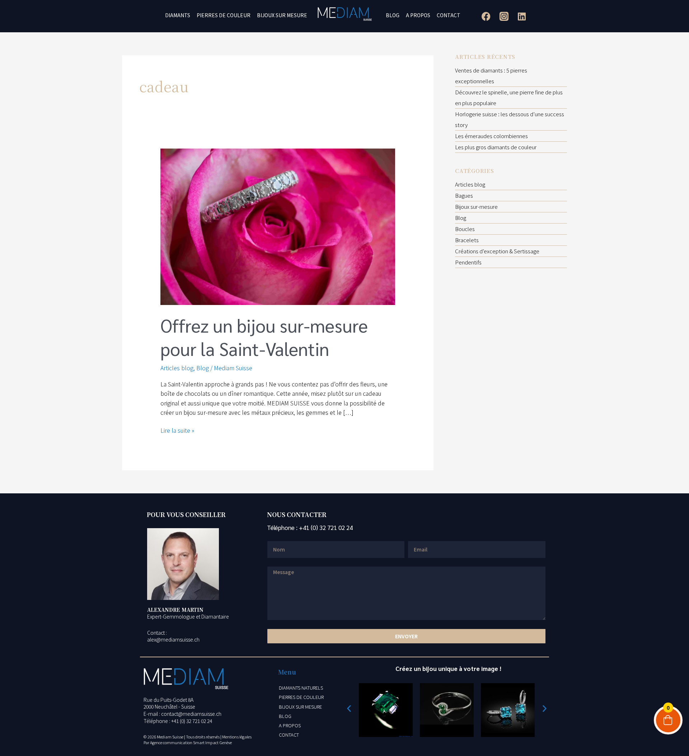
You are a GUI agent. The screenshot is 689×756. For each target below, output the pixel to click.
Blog (202, 367)
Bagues (464, 195)
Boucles (465, 229)
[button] (348, 708)
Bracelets (467, 240)
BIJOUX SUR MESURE (282, 15)
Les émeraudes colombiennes (491, 136)
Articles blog (176, 367)
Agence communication (171, 742)
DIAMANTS (177, 15)
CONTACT (448, 15)
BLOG (392, 15)
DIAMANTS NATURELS (301, 687)
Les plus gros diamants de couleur (495, 147)
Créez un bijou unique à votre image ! (448, 668)
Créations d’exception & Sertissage (497, 251)
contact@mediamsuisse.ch (191, 713)
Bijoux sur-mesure (476, 206)
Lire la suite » (177, 430)
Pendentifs (468, 262)
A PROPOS (418, 15)
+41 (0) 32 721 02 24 (326, 527)
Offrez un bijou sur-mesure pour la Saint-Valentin (264, 337)
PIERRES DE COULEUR (223, 15)
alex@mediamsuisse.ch (173, 639)
